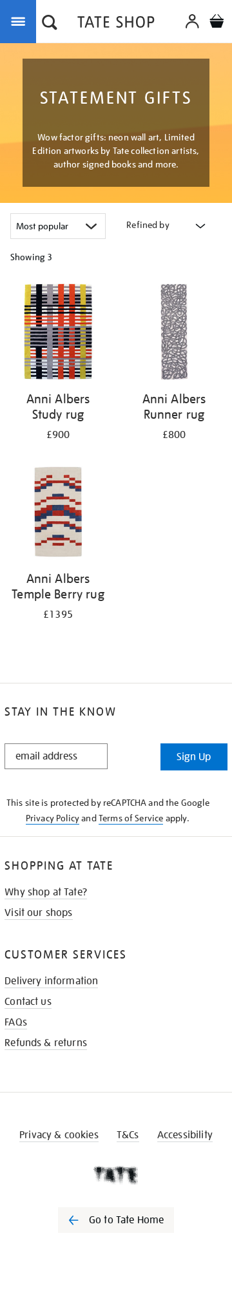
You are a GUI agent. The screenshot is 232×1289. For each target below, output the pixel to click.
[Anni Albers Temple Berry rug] (58, 513)
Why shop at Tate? (46, 892)
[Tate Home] (116, 1175)
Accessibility (185, 1135)
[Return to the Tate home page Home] (116, 24)
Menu (20, 20)
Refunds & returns (46, 1042)
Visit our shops (38, 912)
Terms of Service (131, 818)
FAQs (16, 1022)
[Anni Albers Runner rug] (174, 334)
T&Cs (128, 1135)
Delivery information (51, 981)
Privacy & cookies (59, 1135)
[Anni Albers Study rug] (58, 334)
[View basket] (216, 23)
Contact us (28, 1001)
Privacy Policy (52, 818)
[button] (49, 24)
